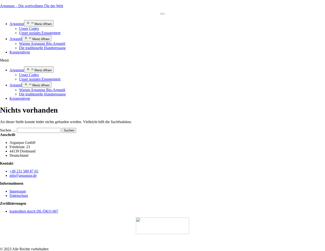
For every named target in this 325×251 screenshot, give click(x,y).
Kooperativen (20, 52)
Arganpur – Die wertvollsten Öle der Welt (31, 6)
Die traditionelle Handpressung (42, 48)
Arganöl (16, 39)
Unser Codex (29, 28)
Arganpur (17, 24)
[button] (162, 60)
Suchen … (8, 130)
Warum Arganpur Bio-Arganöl (42, 44)
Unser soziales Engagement (39, 33)
